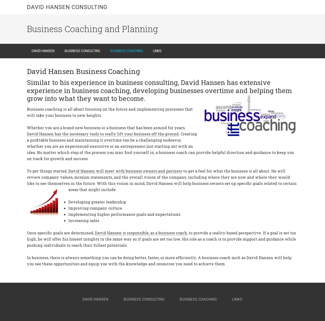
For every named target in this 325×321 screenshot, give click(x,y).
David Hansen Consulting (67, 7)
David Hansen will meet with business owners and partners (125, 170)
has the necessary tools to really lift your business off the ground (103, 133)
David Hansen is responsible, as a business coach (141, 232)
